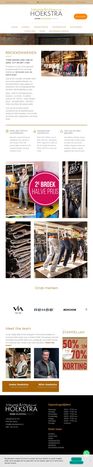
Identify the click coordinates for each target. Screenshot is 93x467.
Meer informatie (76, 462)
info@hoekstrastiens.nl (47, 2)
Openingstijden (80, 2)
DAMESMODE (41, 27)
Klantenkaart (81, 17)
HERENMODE (59, 27)
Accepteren (76, 459)
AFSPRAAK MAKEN (59, 31)
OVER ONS (29, 31)
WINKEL (26, 27)
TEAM (42, 31)
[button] (86, 453)
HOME (14, 27)
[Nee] (90, 461)
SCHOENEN (76, 27)
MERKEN (52, 445)
